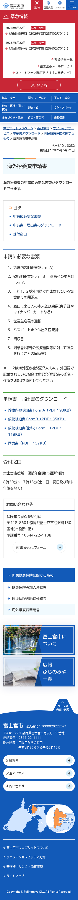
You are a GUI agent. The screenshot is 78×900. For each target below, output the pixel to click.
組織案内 (12, 760)
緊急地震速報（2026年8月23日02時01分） (39, 33)
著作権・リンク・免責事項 (24, 866)
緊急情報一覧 (63, 59)
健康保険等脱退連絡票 (29, 598)
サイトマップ (15, 875)
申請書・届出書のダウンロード (37, 225)
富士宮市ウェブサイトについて (27, 847)
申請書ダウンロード (26, 133)
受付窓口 (20, 234)
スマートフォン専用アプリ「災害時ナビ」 (44, 72)
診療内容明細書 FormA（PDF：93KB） (40, 410)
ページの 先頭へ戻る (62, 708)
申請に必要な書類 (27, 216)
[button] (37, 5)
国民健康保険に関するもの (33, 575)
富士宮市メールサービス (56, 66)
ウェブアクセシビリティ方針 (26, 857)
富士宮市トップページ (18, 128)
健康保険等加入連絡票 (29, 587)
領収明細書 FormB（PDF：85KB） (37, 419)
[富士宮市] (13, 6)
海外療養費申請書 (26, 609)
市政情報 (43, 128)
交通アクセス (15, 773)
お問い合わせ (15, 786)
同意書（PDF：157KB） (28, 443)
